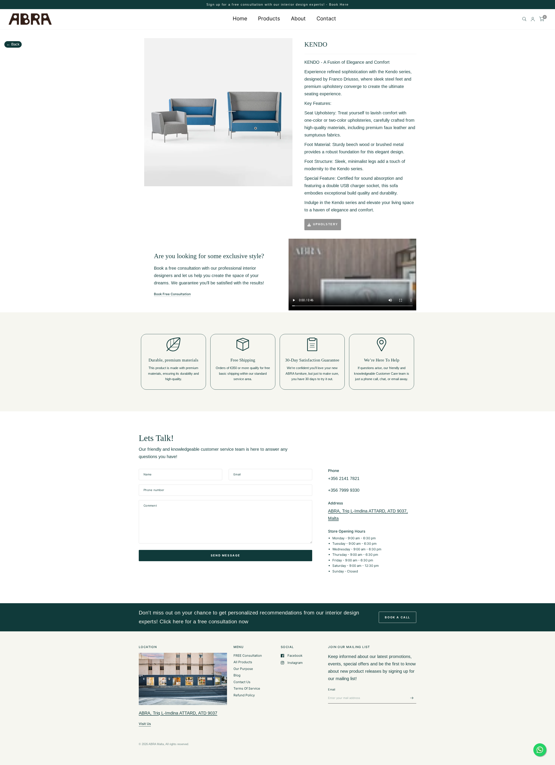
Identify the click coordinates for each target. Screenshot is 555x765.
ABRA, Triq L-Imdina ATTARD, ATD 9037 (178, 713)
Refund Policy (244, 695)
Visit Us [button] (145, 724)
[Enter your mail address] (412, 697)
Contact (326, 18)
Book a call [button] (397, 617)
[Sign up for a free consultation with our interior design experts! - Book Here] (277, 4)
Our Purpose (243, 669)
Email (331, 689)
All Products (242, 662)
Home (240, 18)
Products (269, 18)
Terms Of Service (246, 688)
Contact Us (241, 682)
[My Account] (533, 19)
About (298, 18)
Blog (236, 675)
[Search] (524, 19)
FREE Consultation (247, 655)
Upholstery (325, 224)
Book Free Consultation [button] (172, 294)
